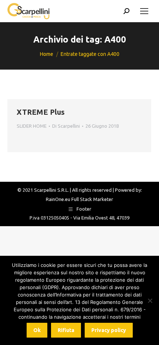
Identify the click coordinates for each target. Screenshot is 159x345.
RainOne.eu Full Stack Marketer (79, 199)
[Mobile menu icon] (144, 11)
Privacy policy (108, 330)
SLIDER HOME (32, 125)
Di (66, 125)
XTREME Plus (41, 112)
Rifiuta (66, 330)
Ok (37, 330)
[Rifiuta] (149, 300)
